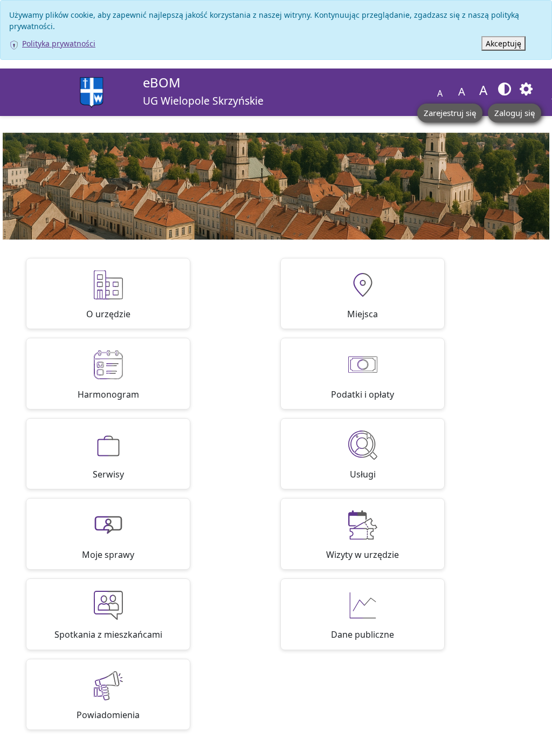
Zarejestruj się (450, 112)
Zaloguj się (514, 112)
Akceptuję (503, 43)
